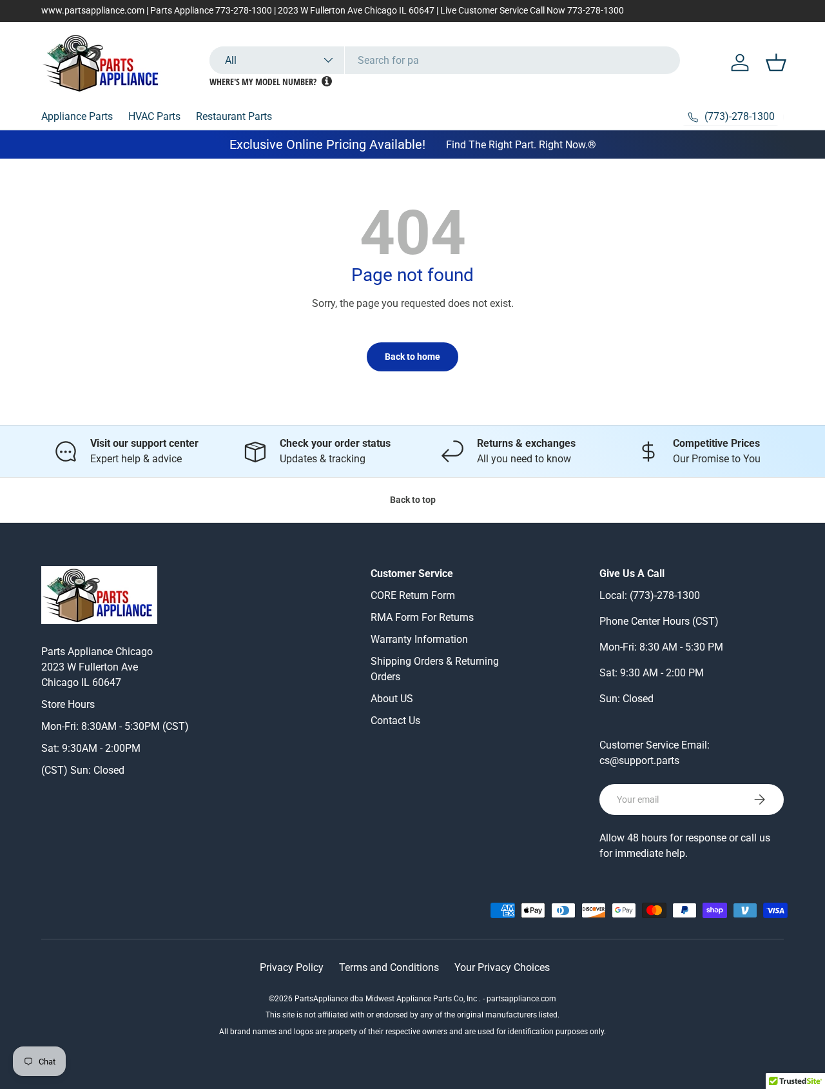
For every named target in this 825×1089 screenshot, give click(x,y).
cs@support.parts (639, 760)
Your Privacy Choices (502, 967)
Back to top (413, 500)
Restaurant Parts (234, 116)
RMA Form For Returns (422, 617)
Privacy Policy (292, 967)
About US (392, 698)
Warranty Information (419, 639)
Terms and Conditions (389, 967)
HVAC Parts (154, 116)
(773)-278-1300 (665, 595)
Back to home (412, 356)
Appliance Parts (77, 116)
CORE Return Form (413, 595)
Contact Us (395, 720)
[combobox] (444, 60)
